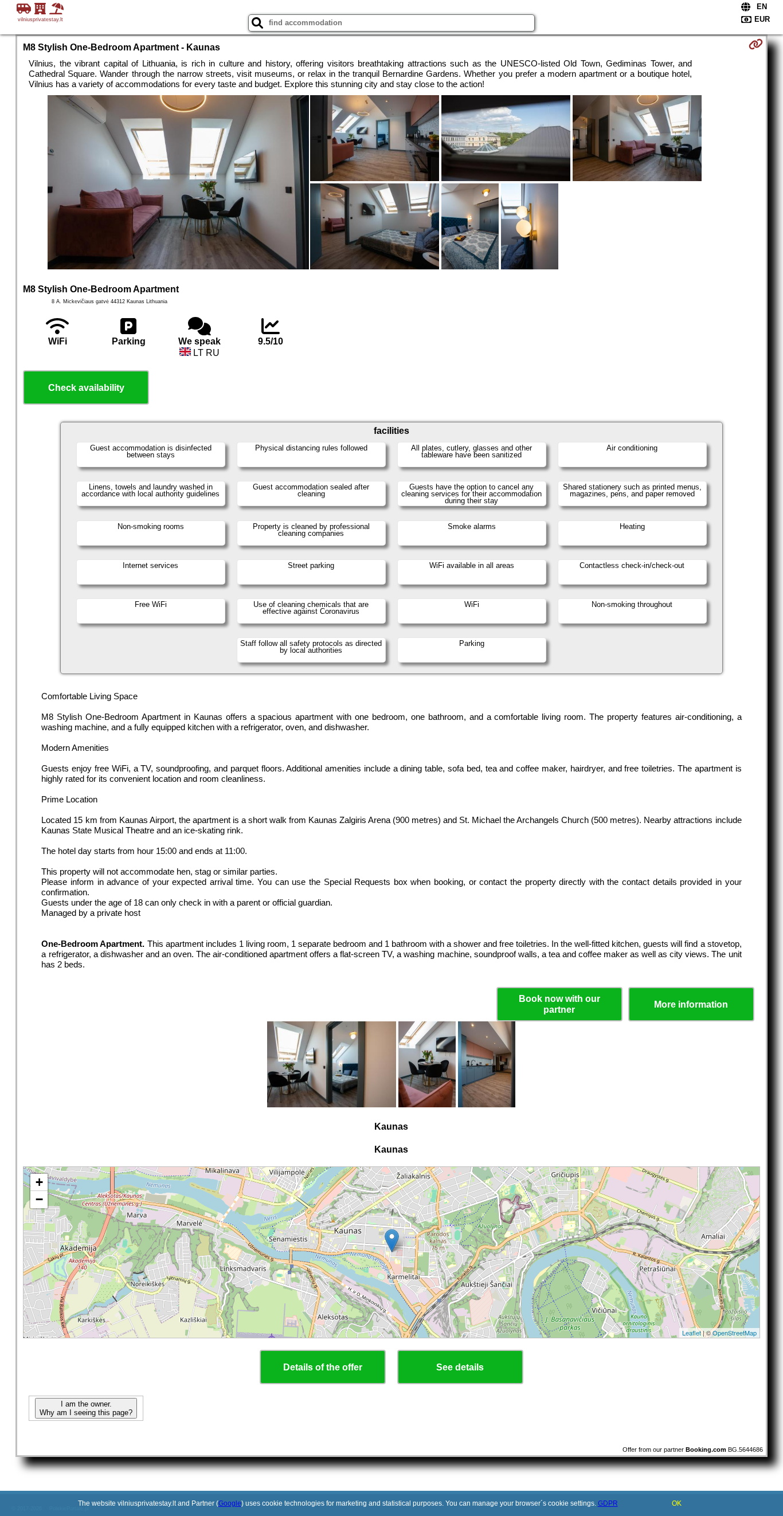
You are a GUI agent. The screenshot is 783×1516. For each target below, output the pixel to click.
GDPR (608, 1503)
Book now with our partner (559, 1004)
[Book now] (756, 44)
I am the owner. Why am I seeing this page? (86, 1408)
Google (229, 1503)
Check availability (86, 388)
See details (460, 1367)
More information (691, 1004)
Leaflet (691, 1332)
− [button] (39, 1199)
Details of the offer (322, 1367)
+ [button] (39, 1182)
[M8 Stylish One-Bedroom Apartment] (178, 183)
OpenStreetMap (734, 1332)
